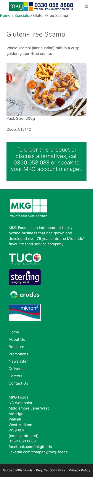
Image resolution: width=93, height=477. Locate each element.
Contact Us (18, 383)
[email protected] (23, 436)
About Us (17, 339)
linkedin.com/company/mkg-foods (38, 452)
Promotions (18, 354)
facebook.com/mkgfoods (30, 447)
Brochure (16, 347)
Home (5, 15)
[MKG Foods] (41, 6)
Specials (21, 15)
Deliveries (17, 369)
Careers (15, 376)
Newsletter (18, 361)
